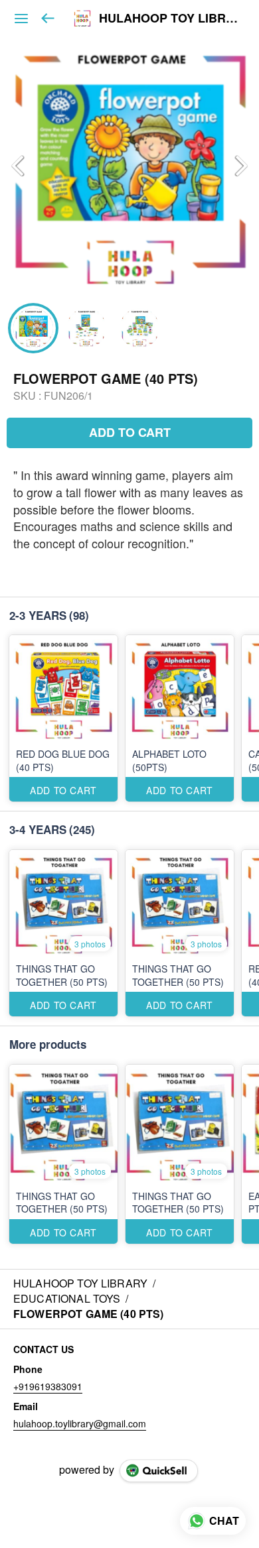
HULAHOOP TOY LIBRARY (169, 18)
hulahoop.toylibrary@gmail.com (79, 1423)
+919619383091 (47, 1386)
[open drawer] (21, 19)
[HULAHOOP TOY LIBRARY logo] (82, 19)
